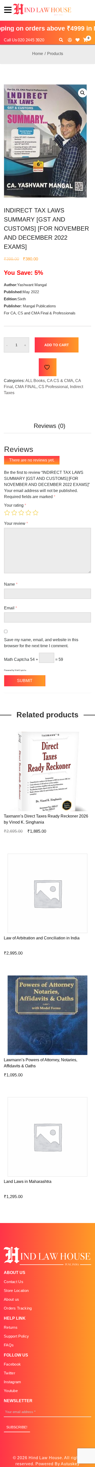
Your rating (15, 505)
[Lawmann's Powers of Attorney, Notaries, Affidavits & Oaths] (84, 1056)
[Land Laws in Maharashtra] (84, 1177)
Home (37, 53)
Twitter (9, 1373)
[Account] (70, 40)
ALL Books (35, 380)
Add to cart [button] (39, 812)
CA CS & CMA (60, 380)
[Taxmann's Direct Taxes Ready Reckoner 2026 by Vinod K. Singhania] (84, 812)
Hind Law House (44, 1458)
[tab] (49, 428)
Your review (16, 523)
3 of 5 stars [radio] (21, 513)
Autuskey (70, 1464)
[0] (85, 40)
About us (11, 1299)
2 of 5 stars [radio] (14, 513)
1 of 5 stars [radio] (7, 513)
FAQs (9, 1345)
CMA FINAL (25, 387)
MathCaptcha (20, 670)
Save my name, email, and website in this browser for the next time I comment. (41, 643)
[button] (82, 92)
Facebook (12, 1364)
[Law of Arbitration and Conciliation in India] (84, 934)
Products (55, 53)
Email (10, 608)
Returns (10, 1327)
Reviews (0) (49, 426)
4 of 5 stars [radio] (28, 513)
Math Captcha (16, 659)
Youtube (11, 1391)
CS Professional (53, 387)
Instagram (12, 1382)
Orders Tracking (18, 1308)
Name (10, 584)
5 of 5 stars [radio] (35, 513)
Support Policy (16, 1336)
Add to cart (56, 345)
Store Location (16, 1290)
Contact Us (13, 1282)
